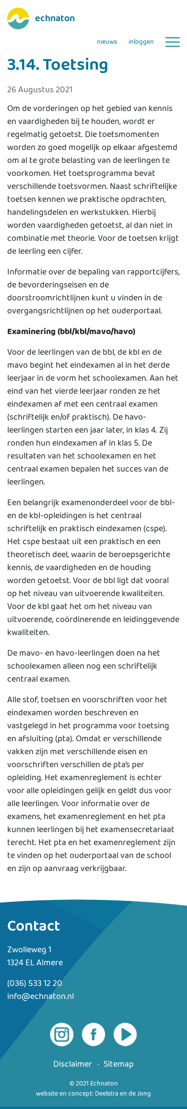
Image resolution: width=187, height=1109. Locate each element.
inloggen (141, 42)
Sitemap (119, 1064)
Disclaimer (72, 1064)
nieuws (107, 42)
